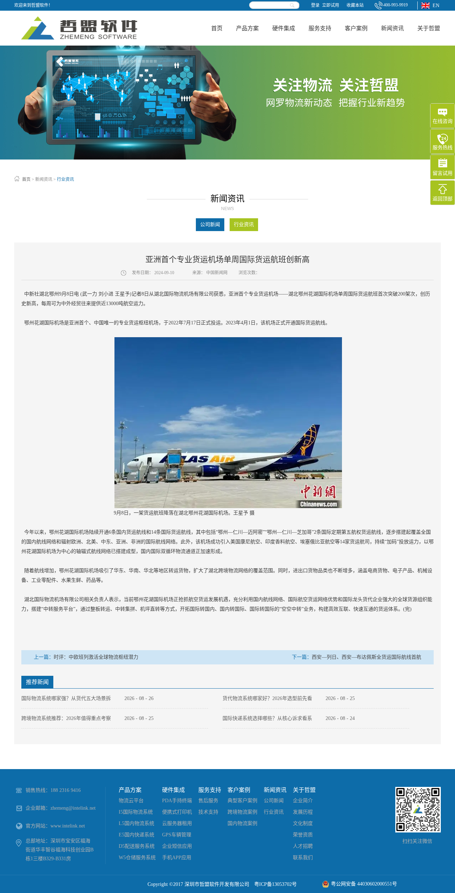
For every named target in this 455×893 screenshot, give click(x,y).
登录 (315, 5)
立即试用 (330, 5)
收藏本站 (355, 5)
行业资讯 (65, 179)
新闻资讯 (43, 179)
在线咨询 (443, 121)
